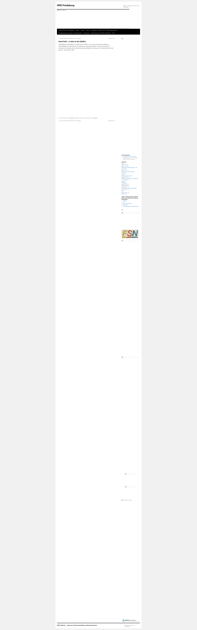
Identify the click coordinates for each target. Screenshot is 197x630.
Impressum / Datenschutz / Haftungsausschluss (104, 30)
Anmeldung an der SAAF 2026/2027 (101, 33)
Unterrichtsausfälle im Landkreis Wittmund (131, 206)
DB (122, 191)
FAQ (113, 33)
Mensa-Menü (125, 204)
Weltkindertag (124, 182)
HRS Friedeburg (65, 5)
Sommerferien (111, 38)
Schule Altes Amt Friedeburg (66, 30)
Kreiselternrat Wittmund (127, 203)
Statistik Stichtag (125, 164)
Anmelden (125, 200)
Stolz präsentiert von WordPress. (130, 626)
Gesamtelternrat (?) (125, 185)
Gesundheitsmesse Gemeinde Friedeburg (129, 188)
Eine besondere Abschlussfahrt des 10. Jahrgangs (69, 38)
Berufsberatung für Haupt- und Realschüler (70, 33)
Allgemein (72, 118)
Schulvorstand (124, 193)
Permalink (95, 118)
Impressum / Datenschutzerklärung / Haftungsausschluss (82, 625)
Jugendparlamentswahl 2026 (127, 175)
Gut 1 (124, 202)
